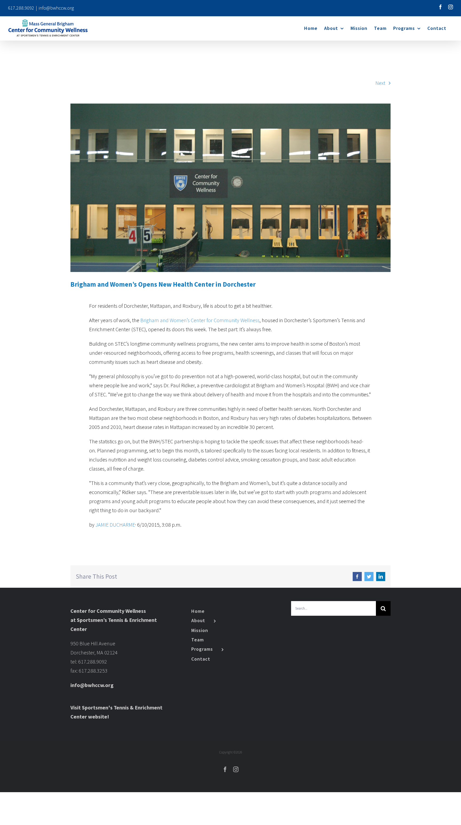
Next (380, 83)
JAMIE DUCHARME (115, 524)
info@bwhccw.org (56, 8)
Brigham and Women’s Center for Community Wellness (200, 320)
